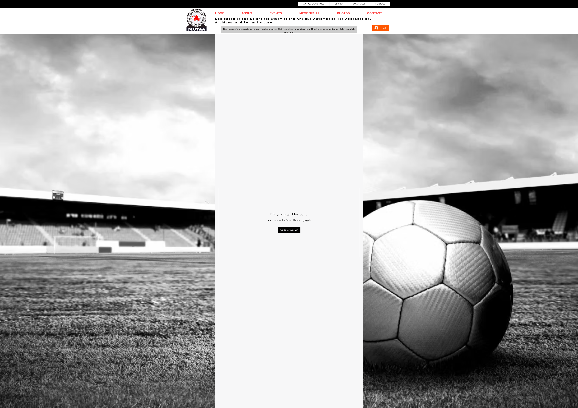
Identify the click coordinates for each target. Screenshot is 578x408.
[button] (247, 13)
